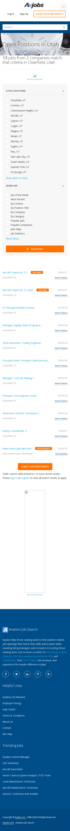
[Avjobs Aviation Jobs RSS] (48, 674)
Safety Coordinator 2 (15, 431)
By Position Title (19, 207)
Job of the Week (19, 195)
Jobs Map (15, 229)
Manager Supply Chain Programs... (22, 325)
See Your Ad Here (35, 79)
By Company (17, 212)
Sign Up (24, 13)
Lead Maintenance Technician (19, 781)
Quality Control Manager (16, 757)
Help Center (9, 709)
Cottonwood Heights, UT (24, 110)
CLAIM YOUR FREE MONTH (50, 13)
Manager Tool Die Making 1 (18, 378)
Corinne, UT (17, 105)
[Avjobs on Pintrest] (38, 674)
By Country (16, 203)
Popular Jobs (17, 220)
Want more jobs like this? (17, 448)
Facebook (52, 652)
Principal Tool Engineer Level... (20, 395)
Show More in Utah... (17, 178)
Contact (7, 727)
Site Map (7, 734)
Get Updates (61, 453)
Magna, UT (16, 131)
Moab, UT (16, 136)
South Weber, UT (20, 161)
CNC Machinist (11, 763)
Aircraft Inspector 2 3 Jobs (18, 290)
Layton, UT (16, 120)
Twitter (63, 652)
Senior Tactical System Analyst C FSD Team (27, 775)
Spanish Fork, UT (19, 167)
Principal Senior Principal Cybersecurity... (26, 360)
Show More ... (13, 238)
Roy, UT (15, 151)
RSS (50, 656)
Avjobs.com (8, 822)
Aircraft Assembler (13, 769)
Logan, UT (16, 126)
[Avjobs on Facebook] (6, 674)
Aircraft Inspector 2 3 (15, 272)
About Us (8, 721)
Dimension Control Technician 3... (21, 413)
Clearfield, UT (17, 100)
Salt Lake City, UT (20, 156)
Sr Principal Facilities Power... (19, 307)
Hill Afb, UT (16, 115)
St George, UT (18, 172)
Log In (10, 13)
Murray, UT (16, 141)
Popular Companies (21, 225)
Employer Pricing (12, 703)
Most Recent (17, 199)
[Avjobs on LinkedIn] (27, 674)
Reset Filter (37, 248)
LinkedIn (7, 656)
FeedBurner (9, 660)
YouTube (18, 656)
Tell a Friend (29, 660)
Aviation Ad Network (35, 656)
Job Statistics (17, 233)
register (25, 478)
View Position (61, 277)
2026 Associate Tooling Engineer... (23, 342)
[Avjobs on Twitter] (16, 674)
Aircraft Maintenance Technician (20, 787)
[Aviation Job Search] (34, 5)
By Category (17, 216)
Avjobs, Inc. (20, 817)
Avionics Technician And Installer (20, 793)
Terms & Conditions (14, 715)
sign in (14, 478)
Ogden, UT (16, 146)
